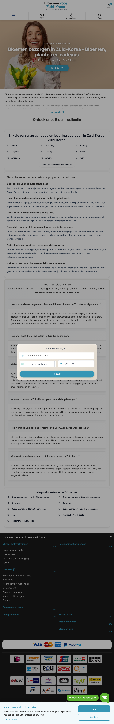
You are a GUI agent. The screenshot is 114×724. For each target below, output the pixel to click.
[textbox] (56, 355)
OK (94, 709)
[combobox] (57, 356)
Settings (94, 717)
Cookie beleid (10, 719)
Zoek (57, 374)
